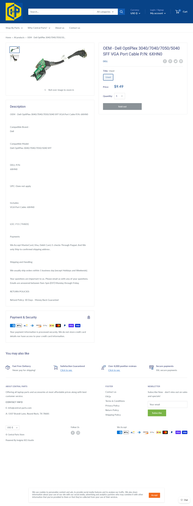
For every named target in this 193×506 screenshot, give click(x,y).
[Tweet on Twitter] (176, 61)
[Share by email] (181, 61)
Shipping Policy (113, 414)
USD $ (10, 427)
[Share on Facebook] (165, 61)
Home (8, 37)
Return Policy (112, 410)
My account (156, 13)
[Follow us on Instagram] (78, 433)
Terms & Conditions (115, 400)
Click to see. (66, 370)
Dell (105, 61)
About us (59, 27)
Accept (154, 495)
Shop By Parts (13, 27)
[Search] (121, 12)
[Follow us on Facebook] (73, 433)
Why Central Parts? (37, 27)
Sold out (122, 106)
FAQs (108, 396)
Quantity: (107, 96)
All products (19, 37)
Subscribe (157, 412)
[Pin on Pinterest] (170, 61)
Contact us (74, 27)
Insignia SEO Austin (25, 440)
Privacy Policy (112, 405)
